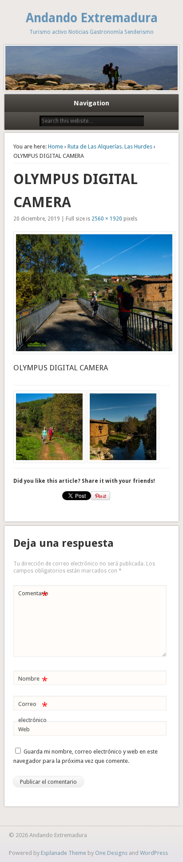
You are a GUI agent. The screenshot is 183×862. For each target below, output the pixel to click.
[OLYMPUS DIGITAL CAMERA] (91, 293)
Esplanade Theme (63, 853)
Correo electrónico (32, 711)
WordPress (154, 853)
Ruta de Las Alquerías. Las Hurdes (110, 146)
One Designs (111, 853)
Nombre (32, 681)
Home (55, 146)
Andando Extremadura (92, 18)
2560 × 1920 (107, 219)
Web (24, 729)
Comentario (33, 595)
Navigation (91, 103)
